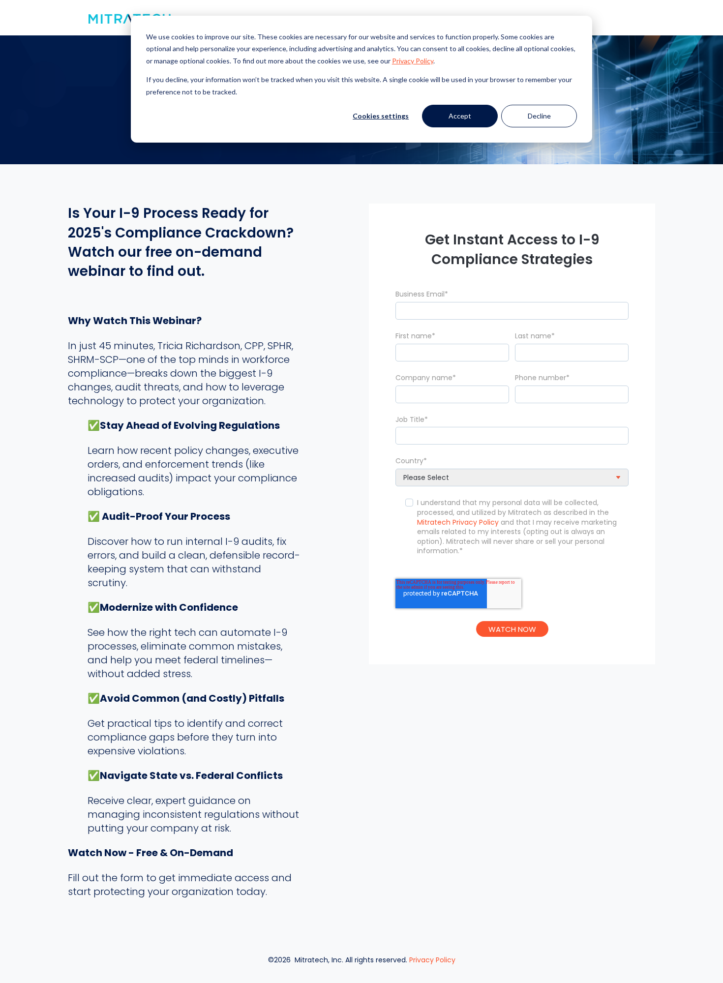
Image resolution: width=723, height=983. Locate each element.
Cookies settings (381, 116)
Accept (460, 116)
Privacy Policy (432, 960)
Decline (539, 116)
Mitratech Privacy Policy (458, 522)
